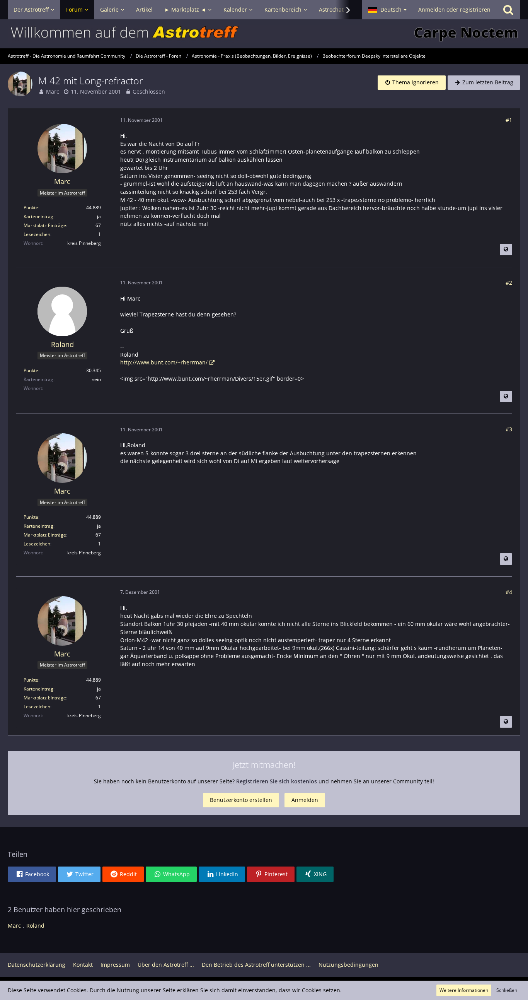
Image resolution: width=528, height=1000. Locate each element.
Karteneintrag (38, 216)
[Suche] (508, 9)
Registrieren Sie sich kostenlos (276, 781)
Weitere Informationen (463, 990)
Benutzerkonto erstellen (241, 799)
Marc (52, 91)
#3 (509, 429)
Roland (35, 925)
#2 (509, 282)
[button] (387, 9)
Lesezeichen (37, 234)
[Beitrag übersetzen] (506, 249)
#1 (509, 119)
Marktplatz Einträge (45, 225)
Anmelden (304, 799)
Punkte (31, 207)
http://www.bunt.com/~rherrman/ (164, 362)
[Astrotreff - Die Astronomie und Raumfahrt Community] (264, 33)
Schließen (506, 990)
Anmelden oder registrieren (454, 9)
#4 (509, 592)
